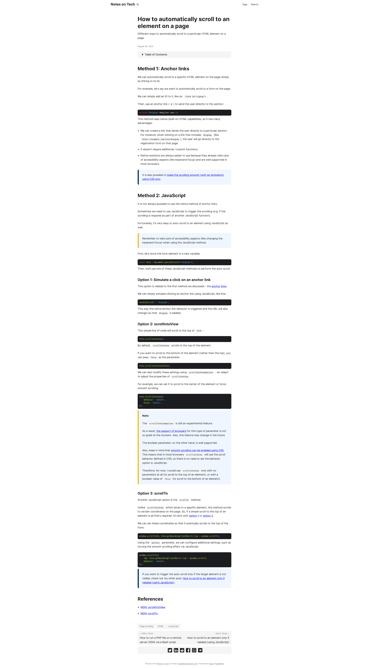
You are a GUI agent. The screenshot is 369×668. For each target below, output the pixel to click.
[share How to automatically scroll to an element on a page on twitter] (170, 651)
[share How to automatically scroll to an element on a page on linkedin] (176, 651)
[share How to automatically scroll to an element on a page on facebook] (188, 651)
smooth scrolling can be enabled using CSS (197, 450)
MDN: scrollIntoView (153, 607)
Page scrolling (146, 626)
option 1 (194, 515)
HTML (160, 626)
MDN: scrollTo (149, 613)
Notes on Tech (123, 4)
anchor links (219, 286)
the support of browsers (171, 430)
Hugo (211, 664)
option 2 (208, 515)
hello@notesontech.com (187, 664)
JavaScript (173, 626)
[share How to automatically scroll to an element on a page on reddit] (182, 651)
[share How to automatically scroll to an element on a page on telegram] (200, 651)
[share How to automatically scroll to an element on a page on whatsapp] (194, 651)
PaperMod (219, 664)
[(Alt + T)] (138, 4)
